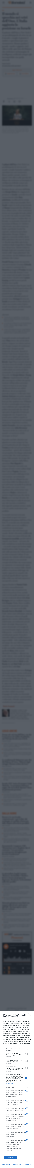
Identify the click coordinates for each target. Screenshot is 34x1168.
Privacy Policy (28, 1164)
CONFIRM (10, 1157)
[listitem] (17, 1049)
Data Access (17, 1164)
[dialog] (17, 1089)
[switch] (26, 1054)
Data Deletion (6, 1164)
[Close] (30, 1015)
